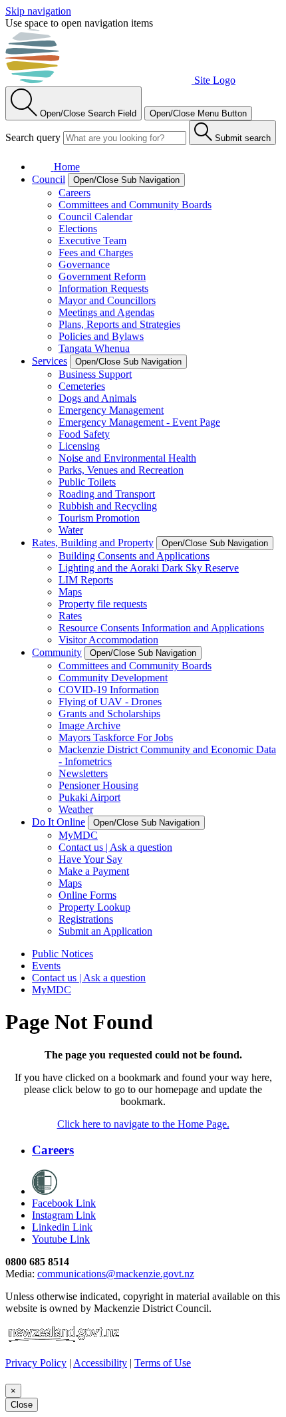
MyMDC (78, 835)
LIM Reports (86, 579)
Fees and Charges (96, 252)
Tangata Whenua (94, 348)
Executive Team (92, 240)
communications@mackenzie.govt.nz (115, 1273)
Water (71, 530)
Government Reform (102, 276)
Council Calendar (95, 216)
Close (22, 1405)
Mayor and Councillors (107, 300)
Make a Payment (94, 871)
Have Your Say (90, 859)
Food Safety (84, 434)
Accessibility (100, 1362)
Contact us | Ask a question (115, 847)
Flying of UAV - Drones (110, 701)
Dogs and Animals (97, 398)
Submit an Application (105, 931)
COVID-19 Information (109, 689)
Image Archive (89, 725)
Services (49, 361)
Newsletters (83, 773)
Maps (70, 591)
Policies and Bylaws (101, 336)
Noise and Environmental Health (127, 458)
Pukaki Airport (89, 797)
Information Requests (103, 288)
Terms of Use (162, 1362)
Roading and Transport (107, 494)
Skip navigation (38, 11)
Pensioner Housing (98, 785)
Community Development (113, 677)
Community (57, 652)
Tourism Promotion (99, 518)
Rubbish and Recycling (108, 506)
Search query (33, 137)
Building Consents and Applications (134, 555)
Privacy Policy (36, 1362)
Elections (78, 228)
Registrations (86, 919)
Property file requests (103, 603)
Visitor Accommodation (108, 639)
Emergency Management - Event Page (139, 422)
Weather (76, 809)
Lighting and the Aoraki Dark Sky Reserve (149, 567)
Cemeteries (82, 386)
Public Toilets (87, 482)
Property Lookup (94, 907)
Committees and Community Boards (135, 204)
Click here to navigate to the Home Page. (143, 1124)
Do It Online (58, 822)
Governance (84, 264)
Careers (74, 192)
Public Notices (62, 953)
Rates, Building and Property (93, 542)
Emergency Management (111, 410)
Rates (70, 615)
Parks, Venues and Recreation (121, 470)
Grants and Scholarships (109, 713)
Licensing (79, 446)
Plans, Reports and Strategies (119, 324)
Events (46, 965)
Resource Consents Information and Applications (161, 627)
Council (48, 179)
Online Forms (87, 895)
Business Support (95, 374)
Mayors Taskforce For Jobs (116, 737)
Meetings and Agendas (106, 312)
